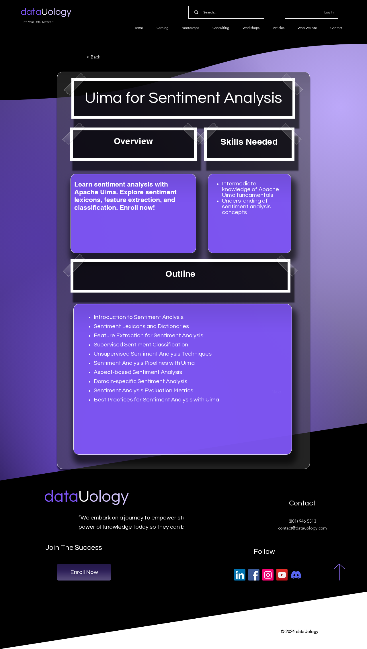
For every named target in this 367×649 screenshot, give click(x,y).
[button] (105, 57)
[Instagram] (268, 575)
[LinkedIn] (239, 575)
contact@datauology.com (302, 528)
